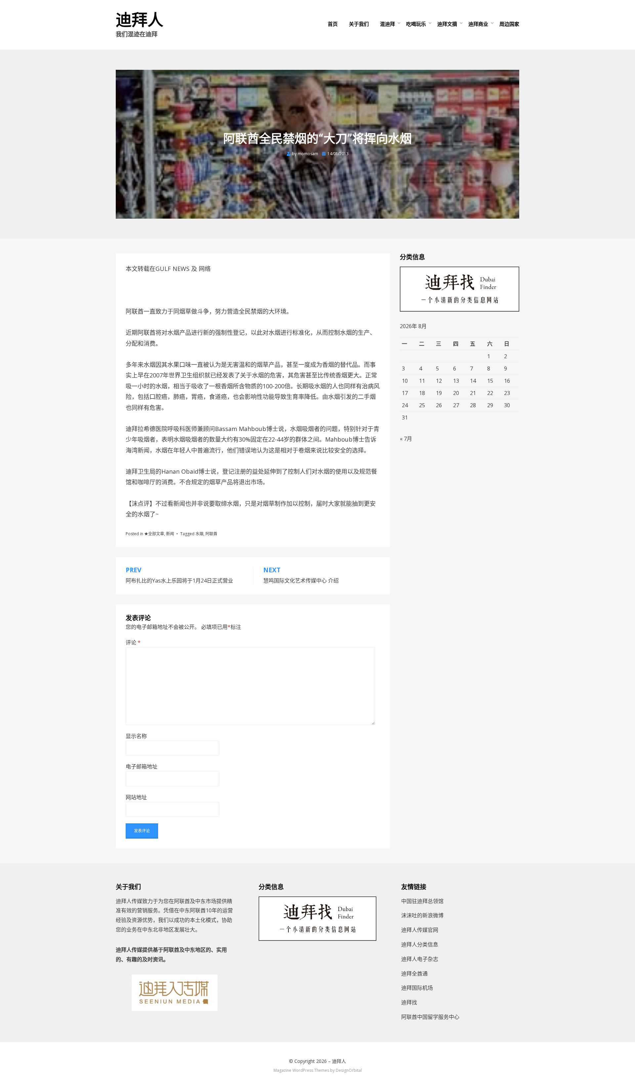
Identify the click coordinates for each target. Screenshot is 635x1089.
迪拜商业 (478, 24)
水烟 (199, 534)
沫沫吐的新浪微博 (422, 915)
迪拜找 (409, 1002)
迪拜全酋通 (414, 973)
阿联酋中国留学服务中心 (430, 1017)
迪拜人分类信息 (419, 944)
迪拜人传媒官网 (419, 930)
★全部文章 (154, 534)
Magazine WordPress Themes (301, 1070)
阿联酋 (211, 534)
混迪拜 (387, 24)
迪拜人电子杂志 (419, 959)
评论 (133, 642)
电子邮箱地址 (141, 766)
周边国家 (509, 24)
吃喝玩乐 (416, 24)
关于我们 (359, 24)
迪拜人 (139, 20)
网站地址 (136, 797)
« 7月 (406, 438)
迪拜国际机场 (417, 987)
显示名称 (136, 736)
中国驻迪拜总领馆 (422, 901)
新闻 (170, 534)
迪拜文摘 (447, 24)
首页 (333, 24)
